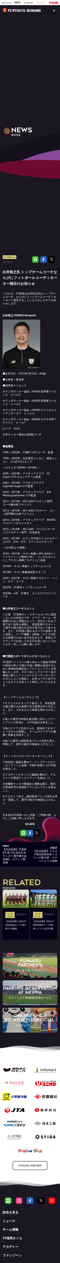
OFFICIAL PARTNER (30, 1165)
